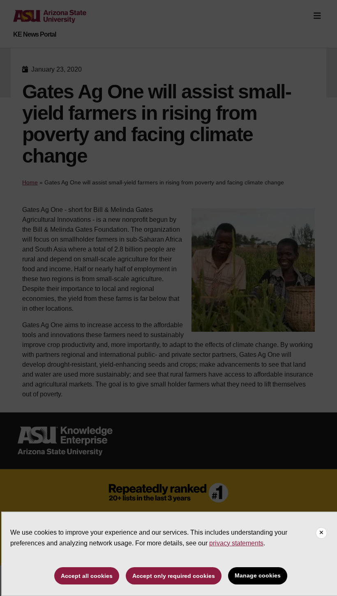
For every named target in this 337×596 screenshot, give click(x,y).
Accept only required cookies (173, 576)
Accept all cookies (87, 576)
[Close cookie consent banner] (321, 533)
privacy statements (236, 543)
